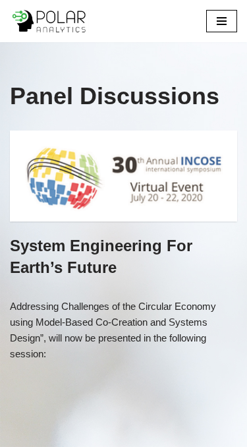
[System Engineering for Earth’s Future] (123, 176)
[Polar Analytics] (49, 21)
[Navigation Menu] (221, 21)
